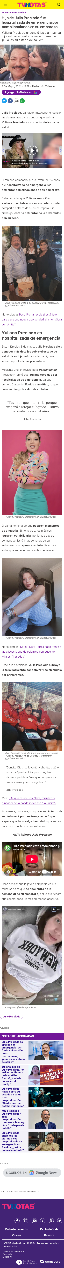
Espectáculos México (14, 12)
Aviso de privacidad (14, 1251)
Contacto (7, 1254)
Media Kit (7, 1256)
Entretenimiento (16, 1229)
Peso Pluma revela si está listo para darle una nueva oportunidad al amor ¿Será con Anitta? (32, 319)
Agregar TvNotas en (18, 92)
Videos (16, 1235)
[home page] (32, 5)
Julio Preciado (11, 1016)
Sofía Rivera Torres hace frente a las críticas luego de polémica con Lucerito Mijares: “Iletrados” (31, 651)
